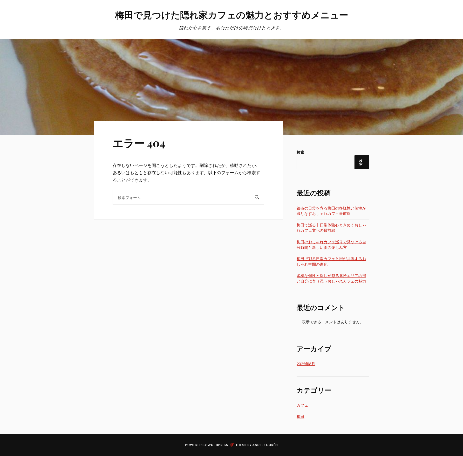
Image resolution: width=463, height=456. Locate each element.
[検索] (257, 197)
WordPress (218, 445)
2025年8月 (306, 363)
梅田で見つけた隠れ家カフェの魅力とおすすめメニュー (231, 14)
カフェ (302, 405)
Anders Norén (265, 445)
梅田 (300, 416)
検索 (300, 152)
